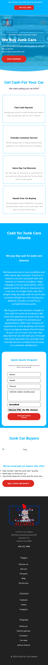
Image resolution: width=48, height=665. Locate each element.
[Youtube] (25, 13)
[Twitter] (20, 13)
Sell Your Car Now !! (18, 483)
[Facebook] (16, 13)
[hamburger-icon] (43, 22)
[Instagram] (29, 13)
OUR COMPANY (14, 59)
